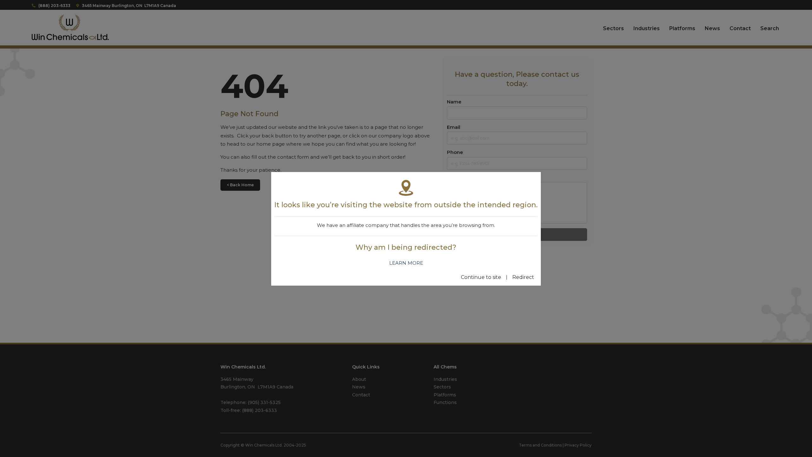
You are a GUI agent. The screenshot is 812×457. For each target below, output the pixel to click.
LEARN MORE (406, 263)
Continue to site (481, 277)
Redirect (523, 277)
